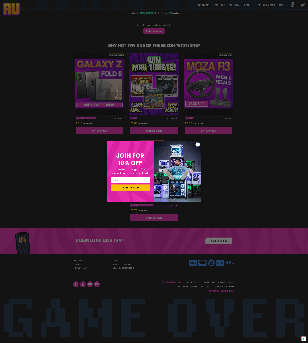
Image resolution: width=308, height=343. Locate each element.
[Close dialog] (198, 144)
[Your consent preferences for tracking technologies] (304, 339)
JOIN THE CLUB (130, 187)
